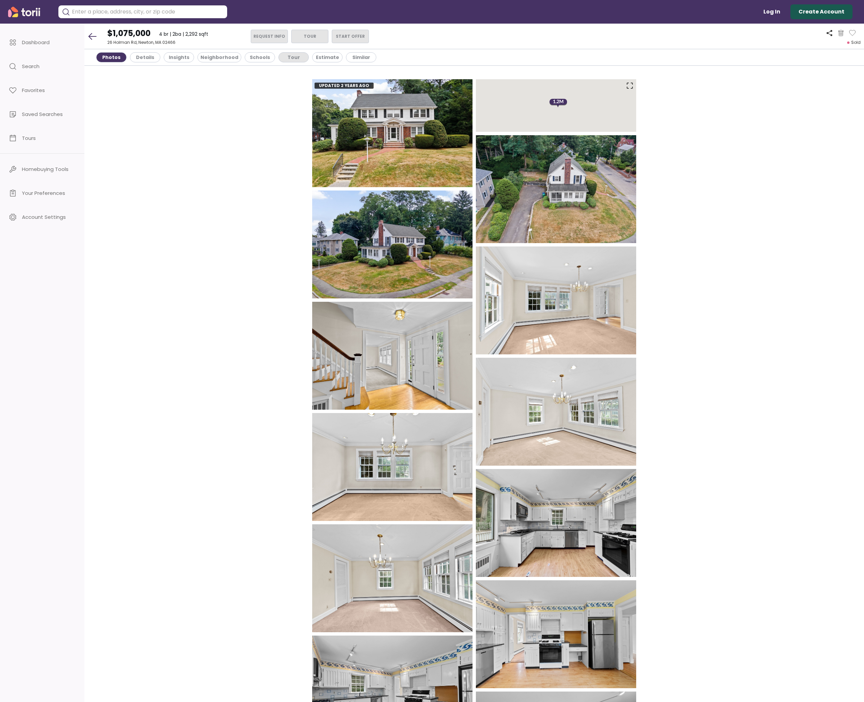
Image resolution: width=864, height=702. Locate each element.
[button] (42, 42)
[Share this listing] (829, 33)
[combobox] (148, 11)
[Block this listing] (841, 33)
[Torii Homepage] (29, 12)
